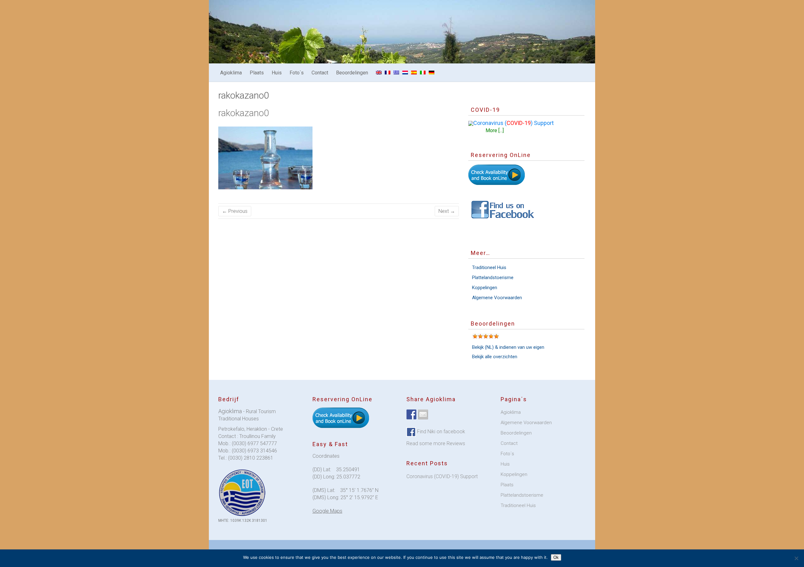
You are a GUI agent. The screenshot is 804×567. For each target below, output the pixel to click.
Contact (320, 73)
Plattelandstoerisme (492, 277)
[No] (796, 558)
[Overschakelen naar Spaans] (414, 72)
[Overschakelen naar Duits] (431, 72)
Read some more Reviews (435, 443)
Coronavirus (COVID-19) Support (442, 476)
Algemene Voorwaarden (497, 297)
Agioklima (231, 73)
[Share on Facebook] (411, 414)
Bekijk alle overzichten (494, 356)
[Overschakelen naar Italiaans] (423, 72)
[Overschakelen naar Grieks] (396, 72)
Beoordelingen (352, 73)
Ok (556, 557)
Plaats (257, 73)
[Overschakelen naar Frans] (387, 72)
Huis (277, 73)
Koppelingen (484, 287)
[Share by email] (423, 414)
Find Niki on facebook (440, 432)
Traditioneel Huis (489, 267)
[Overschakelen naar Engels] (379, 72)
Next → (446, 211)
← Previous (234, 211)
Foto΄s (297, 73)
